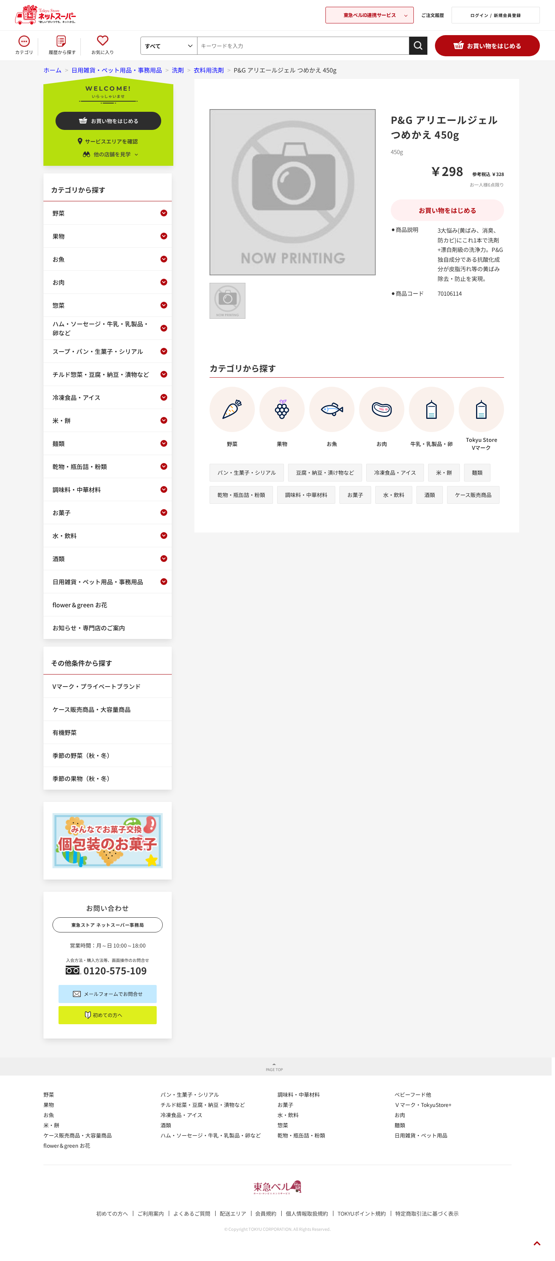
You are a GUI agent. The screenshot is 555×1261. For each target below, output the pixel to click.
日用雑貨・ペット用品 (421, 1135)
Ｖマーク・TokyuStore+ (423, 1104)
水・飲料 (393, 495)
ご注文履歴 (432, 15)
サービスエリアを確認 (111, 141)
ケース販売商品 (473, 495)
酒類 (429, 495)
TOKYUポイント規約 (362, 1213)
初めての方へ (107, 1015)
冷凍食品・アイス (395, 472)
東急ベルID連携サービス (370, 15)
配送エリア (233, 1213)
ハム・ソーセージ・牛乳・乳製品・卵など (210, 1135)
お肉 (400, 1115)
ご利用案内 (150, 1213)
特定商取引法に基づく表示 (427, 1213)
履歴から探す (62, 52)
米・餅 (444, 472)
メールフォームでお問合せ (113, 993)
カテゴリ (24, 52)
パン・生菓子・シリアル (246, 472)
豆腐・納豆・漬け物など (325, 472)
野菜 (48, 1094)
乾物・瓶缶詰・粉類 (241, 495)
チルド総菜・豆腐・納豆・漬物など (202, 1104)
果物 (48, 1104)
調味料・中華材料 (306, 495)
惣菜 (283, 1125)
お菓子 (355, 495)
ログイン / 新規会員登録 (495, 15)
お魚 (48, 1115)
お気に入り (102, 52)
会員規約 (265, 1213)
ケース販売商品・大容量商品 (77, 1135)
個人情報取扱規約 (307, 1213)
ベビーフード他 (413, 1094)
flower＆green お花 (66, 1145)
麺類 (477, 472)
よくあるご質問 (191, 1213)
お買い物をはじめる (494, 45)
